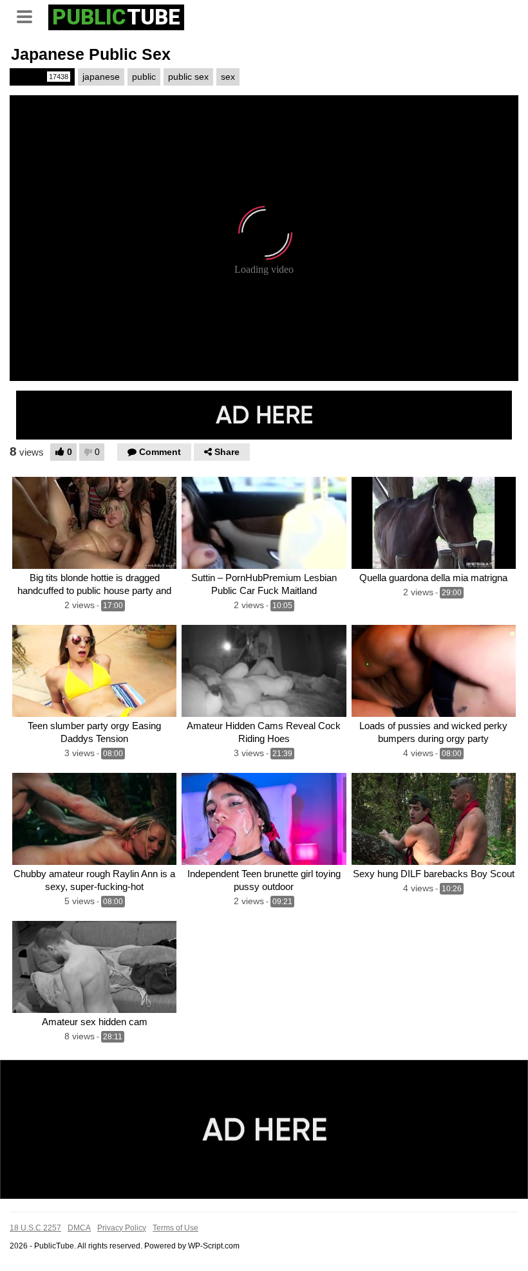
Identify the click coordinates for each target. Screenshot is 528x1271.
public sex (188, 76)
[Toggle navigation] (29, 15)
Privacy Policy (121, 1227)
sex (228, 76)
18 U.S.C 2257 (35, 1227)
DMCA (79, 1227)
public (144, 76)
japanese (101, 76)
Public (41, 76)
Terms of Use (175, 1227)
